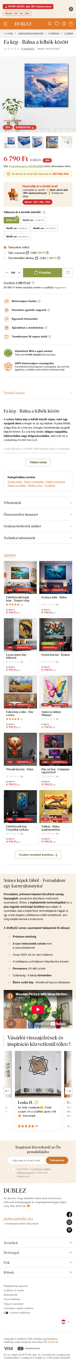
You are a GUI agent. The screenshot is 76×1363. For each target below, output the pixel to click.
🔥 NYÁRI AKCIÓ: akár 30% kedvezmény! (28, 6)
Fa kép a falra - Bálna (54, 597)
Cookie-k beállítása (20, 1312)
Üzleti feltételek (12, 1299)
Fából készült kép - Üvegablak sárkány (17, 828)
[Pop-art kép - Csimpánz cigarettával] (55, 749)
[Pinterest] (69, 1230)
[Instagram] (69, 1222)
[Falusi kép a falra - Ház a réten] (20, 692)
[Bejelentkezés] (64, 24)
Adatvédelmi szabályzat (19, 1357)
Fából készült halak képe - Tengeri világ (17, 599)
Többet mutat (38, 462)
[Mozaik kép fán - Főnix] (20, 749)
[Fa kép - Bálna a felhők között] (10, 142)
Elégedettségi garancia (16, 1286)
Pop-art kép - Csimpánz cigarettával (56, 771)
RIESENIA (49, 1342)
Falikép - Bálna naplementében (51, 828)
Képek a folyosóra (55, 481)
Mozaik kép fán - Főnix (20, 769)
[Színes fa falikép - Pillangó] (55, 692)
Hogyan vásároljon (13, 1303)
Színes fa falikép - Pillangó (52, 713)
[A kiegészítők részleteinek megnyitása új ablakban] (27, 252)
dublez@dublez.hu (18, 1219)
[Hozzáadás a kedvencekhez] (67, 272)
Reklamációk (11, 1294)
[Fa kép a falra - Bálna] (55, 577)
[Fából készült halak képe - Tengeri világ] (20, 577)
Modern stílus (35, 485)
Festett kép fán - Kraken (56, 654)
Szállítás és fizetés (14, 1290)
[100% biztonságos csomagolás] (8, 366)
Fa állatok (49, 485)
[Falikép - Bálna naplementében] (55, 806)
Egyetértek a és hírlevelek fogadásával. (34, 1173)
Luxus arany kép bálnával (16, 656)
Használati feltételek (59, 1357)
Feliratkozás (57, 1160)
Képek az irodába (17, 485)
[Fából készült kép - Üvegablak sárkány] (20, 806)
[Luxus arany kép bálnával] (20, 634)
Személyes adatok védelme (18, 1308)
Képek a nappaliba (34, 481)
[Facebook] (69, 1215)
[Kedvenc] (57, 24)
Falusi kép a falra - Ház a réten (19, 713)
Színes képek (15, 481)
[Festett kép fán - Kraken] (55, 634)
